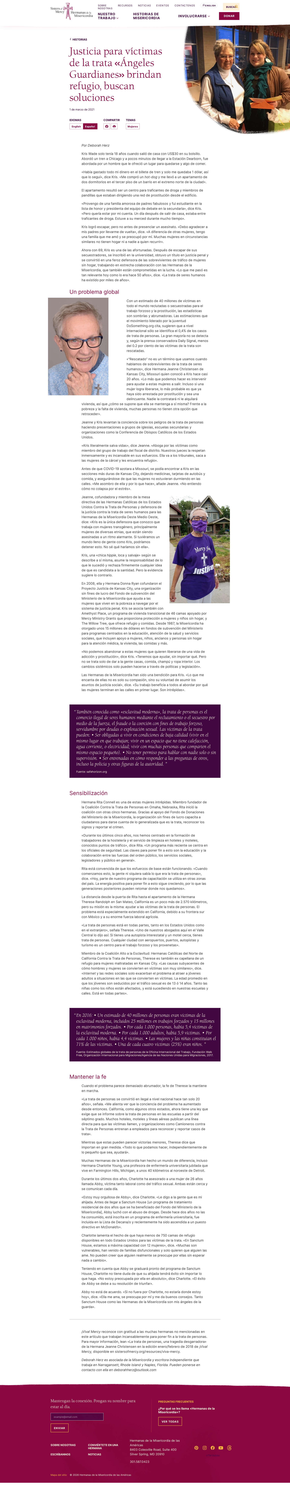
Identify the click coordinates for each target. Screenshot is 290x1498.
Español (90, 126)
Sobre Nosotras (105, 7)
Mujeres (133, 126)
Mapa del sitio (59, 1474)
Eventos (162, 5)
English (210, 5)
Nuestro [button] (107, 16)
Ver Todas (170, 1421)
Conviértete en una (103, 1446)
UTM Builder (213, 1455)
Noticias (144, 5)
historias (79, 39)
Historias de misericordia (146, 16)
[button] (194, 16)
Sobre (63, 1445)
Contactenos (185, 5)
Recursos (125, 5)
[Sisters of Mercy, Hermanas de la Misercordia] (69, 11)
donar (229, 16)
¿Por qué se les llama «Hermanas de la (186, 1410)
